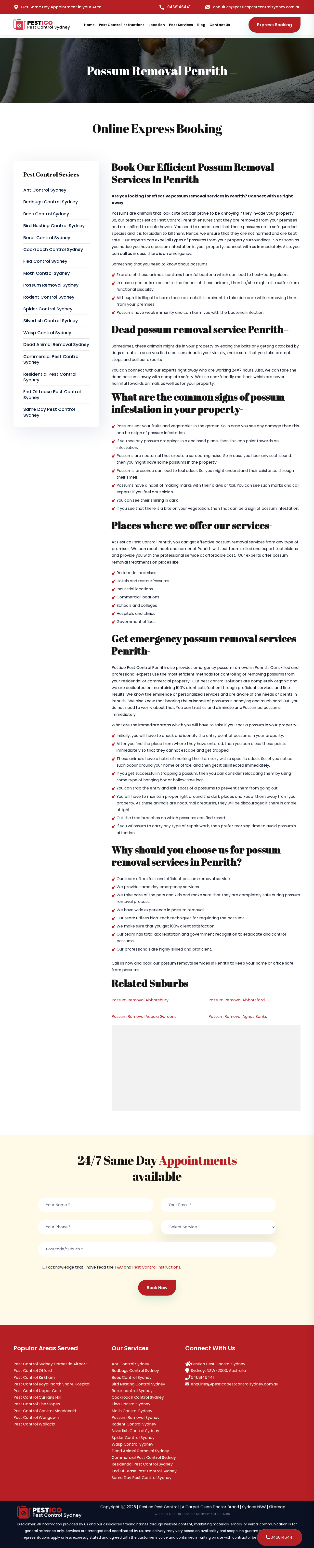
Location (157, 24)
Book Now (157, 1288)
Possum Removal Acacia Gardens (144, 1016)
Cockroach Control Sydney (53, 249)
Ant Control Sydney (44, 190)
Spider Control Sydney (47, 309)
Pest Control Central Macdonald (44, 1411)
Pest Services (181, 24)
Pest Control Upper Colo (37, 1391)
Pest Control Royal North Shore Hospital (51, 1384)
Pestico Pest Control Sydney (218, 1364)
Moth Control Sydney (46, 273)
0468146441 (178, 7)
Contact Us (219, 24)
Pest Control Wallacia (34, 1424)
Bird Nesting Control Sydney (54, 225)
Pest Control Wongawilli (36, 1417)
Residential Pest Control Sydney (49, 377)
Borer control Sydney (46, 238)
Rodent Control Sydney (48, 297)
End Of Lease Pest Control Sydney (52, 394)
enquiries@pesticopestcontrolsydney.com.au (257, 7)
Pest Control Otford (32, 1370)
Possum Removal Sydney (50, 285)
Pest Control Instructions (121, 24)
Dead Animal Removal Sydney (56, 344)
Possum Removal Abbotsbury (140, 1000)
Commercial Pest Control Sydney (51, 359)
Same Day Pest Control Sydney (49, 412)
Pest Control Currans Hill (37, 1397)
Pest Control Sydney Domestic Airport (50, 1364)
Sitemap (277, 1507)
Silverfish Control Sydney (50, 321)
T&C (119, 1267)
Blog (201, 24)
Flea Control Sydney (45, 261)
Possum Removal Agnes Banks (238, 1016)
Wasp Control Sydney (47, 333)
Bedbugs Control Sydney (50, 202)
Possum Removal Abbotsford (237, 1000)
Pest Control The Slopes (36, 1404)
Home (89, 24)
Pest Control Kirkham (34, 1377)
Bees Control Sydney (46, 214)
